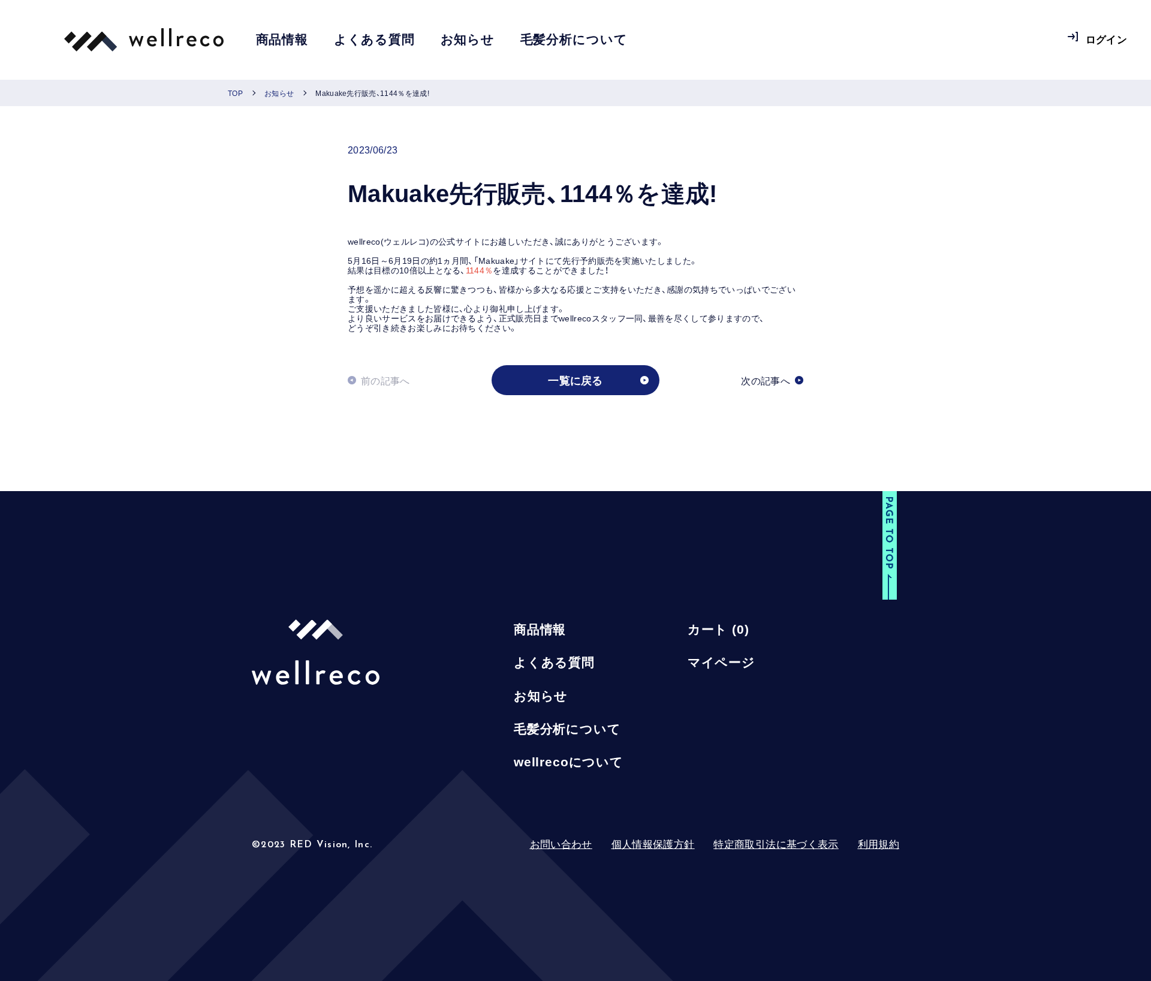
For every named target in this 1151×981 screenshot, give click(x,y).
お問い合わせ (561, 844)
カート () (718, 629)
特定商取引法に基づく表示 (775, 844)
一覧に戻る (575, 380)
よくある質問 (374, 40)
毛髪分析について (574, 40)
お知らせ (468, 40)
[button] (889, 546)
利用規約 (878, 844)
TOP (235, 93)
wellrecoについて (568, 762)
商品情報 (282, 40)
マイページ (721, 662)
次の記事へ (765, 380)
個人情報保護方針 (653, 844)
